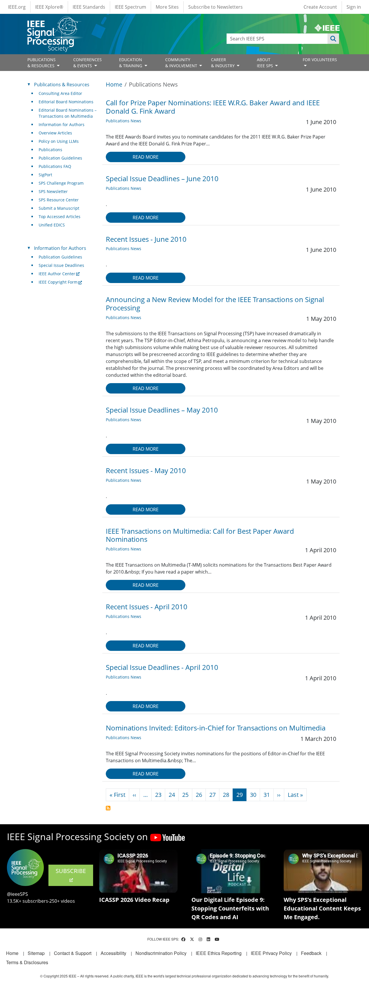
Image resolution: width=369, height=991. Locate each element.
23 (158, 795)
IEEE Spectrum (130, 7)
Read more (146, 157)
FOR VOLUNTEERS (320, 59)
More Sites (167, 7)
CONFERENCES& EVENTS (87, 62)
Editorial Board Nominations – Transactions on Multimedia (68, 113)
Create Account (320, 7)
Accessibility (113, 953)
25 (185, 795)
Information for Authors (61, 124)
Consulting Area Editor (60, 93)
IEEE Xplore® (49, 7)
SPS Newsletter (53, 191)
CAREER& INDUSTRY (223, 62)
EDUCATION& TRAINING (131, 62)
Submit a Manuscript (59, 208)
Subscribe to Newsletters (215, 7)
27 (212, 795)
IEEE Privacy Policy (271, 953)
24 (172, 795)
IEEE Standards (89, 7)
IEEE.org (17, 7)
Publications (50, 149)
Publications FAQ (55, 166)
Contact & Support (72, 953)
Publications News (123, 120)
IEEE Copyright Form (58, 282)
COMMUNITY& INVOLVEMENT (181, 62)
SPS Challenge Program (61, 183)
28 (226, 795)
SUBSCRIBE (71, 871)
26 (199, 795)
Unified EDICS (52, 225)
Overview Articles (55, 133)
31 (266, 795)
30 (253, 795)
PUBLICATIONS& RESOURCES (41, 62)
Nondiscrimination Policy (161, 953)
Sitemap (36, 953)
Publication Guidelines (60, 158)
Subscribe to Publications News (108, 808)
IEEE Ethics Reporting (219, 953)
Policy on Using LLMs (59, 141)
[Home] (54, 21)
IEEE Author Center (57, 273)
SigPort (45, 174)
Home (114, 84)
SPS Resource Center (59, 200)
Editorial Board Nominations (66, 101)
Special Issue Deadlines (61, 265)
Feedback (311, 953)
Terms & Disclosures (27, 962)
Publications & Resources (61, 84)
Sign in (354, 7)
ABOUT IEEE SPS (265, 62)
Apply (333, 38)
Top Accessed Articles (59, 216)
